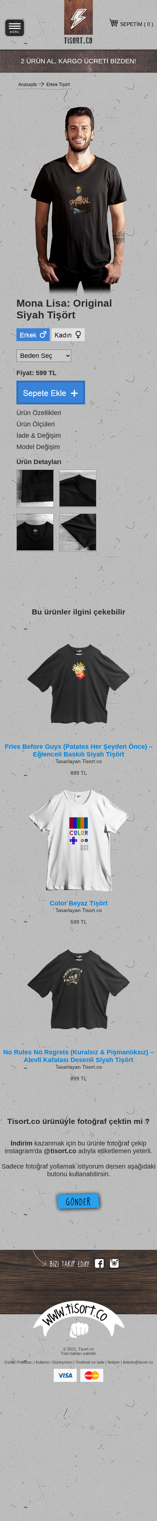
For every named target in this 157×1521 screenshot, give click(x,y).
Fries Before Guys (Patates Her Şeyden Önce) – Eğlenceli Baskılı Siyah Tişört (79, 750)
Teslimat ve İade (90, 1362)
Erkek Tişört (58, 84)
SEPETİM (131, 24)
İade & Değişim (38, 435)
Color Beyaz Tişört (79, 903)
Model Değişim (38, 447)
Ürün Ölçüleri (35, 424)
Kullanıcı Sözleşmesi (54, 1362)
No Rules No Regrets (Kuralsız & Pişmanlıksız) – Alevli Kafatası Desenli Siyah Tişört (78, 1056)
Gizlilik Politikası (18, 1362)
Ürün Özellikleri (38, 412)
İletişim (114, 1362)
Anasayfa (27, 84)
